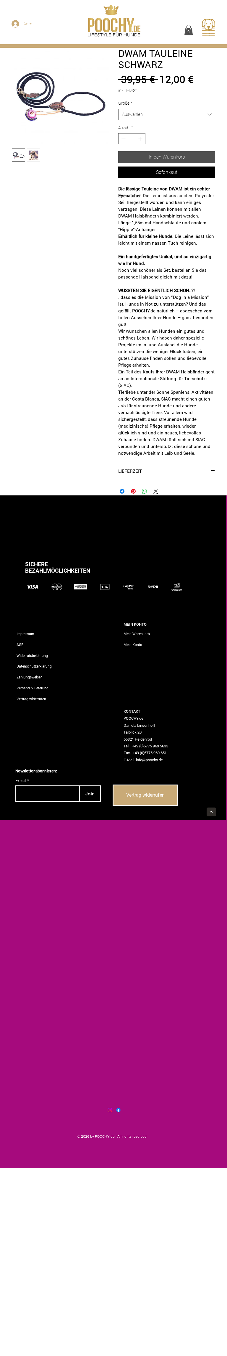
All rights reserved (132, 1136)
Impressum (25, 633)
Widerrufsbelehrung (32, 655)
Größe (125, 103)
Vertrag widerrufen (31, 698)
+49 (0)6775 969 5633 (150, 746)
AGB (20, 644)
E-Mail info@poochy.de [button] (143, 759)
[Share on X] (155, 491)
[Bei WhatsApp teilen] (144, 491)
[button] (188, 30)
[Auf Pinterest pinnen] (133, 491)
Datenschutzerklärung (34, 666)
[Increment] (141, 139)
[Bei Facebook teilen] (122, 491)
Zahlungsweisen (30, 677)
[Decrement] (123, 139)
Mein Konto (133, 644)
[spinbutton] (132, 139)
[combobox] (166, 114)
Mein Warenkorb (137, 633)
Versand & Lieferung (32, 688)
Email (20, 781)
